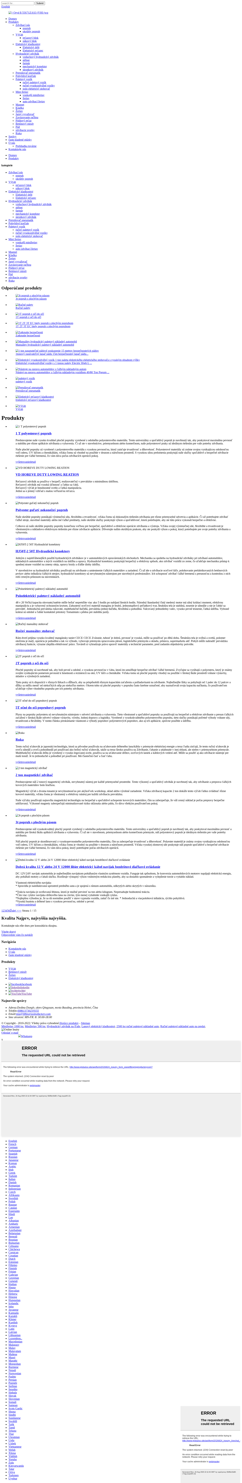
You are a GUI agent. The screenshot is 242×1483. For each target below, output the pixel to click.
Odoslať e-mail (9, 1032)
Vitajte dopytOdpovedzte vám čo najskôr (17, 933)
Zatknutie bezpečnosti (28, 335)
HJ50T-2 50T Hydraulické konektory (43, 551)
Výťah (19, 34)
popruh (27, 28)
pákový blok (30, 40)
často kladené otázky (20, 139)
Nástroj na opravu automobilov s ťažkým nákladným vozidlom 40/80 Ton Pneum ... (62, 372)
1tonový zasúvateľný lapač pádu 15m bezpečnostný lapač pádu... (52, 353)
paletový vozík (24, 381)
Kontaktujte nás (17, 149)
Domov (13, 18)
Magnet (20, 104)
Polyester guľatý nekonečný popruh (42, 510)
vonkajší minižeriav (33, 95)
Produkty (14, 21)
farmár (26, 63)
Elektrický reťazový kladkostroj (33, 399)
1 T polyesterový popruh (34, 433)
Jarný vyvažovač (25, 114)
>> (19, 910)
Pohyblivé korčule (26, 75)
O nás (12, 142)
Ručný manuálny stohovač (35, 631)
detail (33, 461)
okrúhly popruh (31, 31)
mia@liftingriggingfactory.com (33, 1013)
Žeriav (19, 111)
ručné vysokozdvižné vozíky (39, 85)
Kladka (20, 107)
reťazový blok (30, 37)
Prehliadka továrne (26, 146)
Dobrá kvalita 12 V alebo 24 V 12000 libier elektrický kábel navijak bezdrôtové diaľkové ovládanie (88, 867)
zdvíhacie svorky (25, 130)
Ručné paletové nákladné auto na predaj (182, 1026)
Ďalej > (14, 910)
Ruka (19, 133)
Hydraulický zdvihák (27, 53)
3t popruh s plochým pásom (31, 298)
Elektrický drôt (31, 47)
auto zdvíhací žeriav (34, 101)
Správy (12, 136)
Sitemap (85, 1023)
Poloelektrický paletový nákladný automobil (48, 596)
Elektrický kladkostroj (28, 44)
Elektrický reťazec (33, 50)
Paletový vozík (24, 79)
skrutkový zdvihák (33, 69)
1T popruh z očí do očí (28, 317)
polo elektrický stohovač (36, 88)
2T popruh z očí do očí (32, 663)
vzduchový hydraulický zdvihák (41, 56)
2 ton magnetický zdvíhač (34, 775)
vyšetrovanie (23, 461)
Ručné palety (23, 307)
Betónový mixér (25, 123)
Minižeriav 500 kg (35, 1026)
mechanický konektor (35, 66)
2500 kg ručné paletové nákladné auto (137, 1026)
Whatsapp (26, 1036)
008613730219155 (28, 1010)
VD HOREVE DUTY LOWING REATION (47, 474)
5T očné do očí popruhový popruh (41, 707)
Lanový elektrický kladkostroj (98, 1026)
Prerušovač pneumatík (28, 72)
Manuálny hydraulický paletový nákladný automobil (45, 344)
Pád (18, 126)
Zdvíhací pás (23, 25)
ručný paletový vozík (34, 82)
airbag (26, 60)
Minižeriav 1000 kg (12, 1026)
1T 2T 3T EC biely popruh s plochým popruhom (43, 326)
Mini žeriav (22, 91)
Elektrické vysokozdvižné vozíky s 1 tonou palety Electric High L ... (54, 363)
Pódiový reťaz (24, 120)
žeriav (26, 98)
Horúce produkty (69, 1023)
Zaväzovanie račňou (27, 117)
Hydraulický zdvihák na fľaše (63, 1026)
